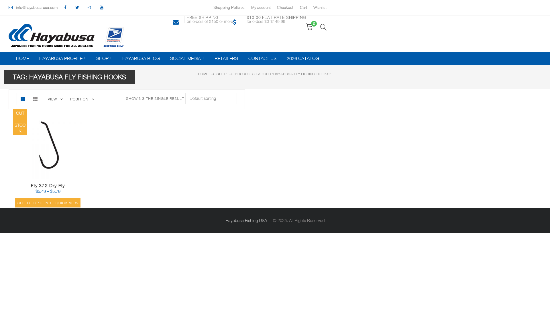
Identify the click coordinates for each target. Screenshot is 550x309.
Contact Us (262, 58)
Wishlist (320, 7)
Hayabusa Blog (141, 58)
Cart (303, 7)
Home (22, 58)
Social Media (185, 58)
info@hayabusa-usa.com (37, 7)
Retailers (226, 58)
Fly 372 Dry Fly (48, 185)
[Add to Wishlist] (52, 175)
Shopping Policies (229, 7)
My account (261, 7)
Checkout (285, 7)
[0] (309, 26)
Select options (34, 203)
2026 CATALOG (303, 58)
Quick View (66, 177)
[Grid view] (23, 99)
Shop (102, 58)
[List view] (35, 99)
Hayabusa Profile (60, 58)
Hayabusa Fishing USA (246, 220)
